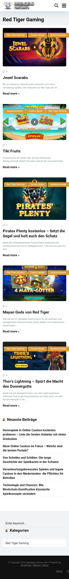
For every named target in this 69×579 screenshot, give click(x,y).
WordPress (26, 565)
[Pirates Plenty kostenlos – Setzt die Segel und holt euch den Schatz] (34, 198)
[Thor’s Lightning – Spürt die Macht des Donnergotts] (34, 356)
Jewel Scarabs (15, 77)
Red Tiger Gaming (15, 35)
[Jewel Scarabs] (34, 47)
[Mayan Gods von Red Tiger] (34, 283)
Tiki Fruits (12, 151)
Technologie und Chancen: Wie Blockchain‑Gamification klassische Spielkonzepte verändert (26, 489)
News (59, 571)
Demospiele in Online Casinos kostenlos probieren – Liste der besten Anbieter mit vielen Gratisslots (34, 434)
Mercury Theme (40, 565)
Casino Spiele (37, 35)
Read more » (11, 93)
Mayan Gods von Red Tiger (26, 312)
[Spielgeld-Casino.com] (18, 5)
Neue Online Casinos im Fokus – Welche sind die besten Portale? (32, 448)
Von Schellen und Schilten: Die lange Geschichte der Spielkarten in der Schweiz (31, 460)
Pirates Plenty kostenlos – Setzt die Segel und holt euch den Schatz (34, 233)
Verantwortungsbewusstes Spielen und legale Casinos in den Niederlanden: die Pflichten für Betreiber (33, 474)
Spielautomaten (58, 35)
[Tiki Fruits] (34, 122)
